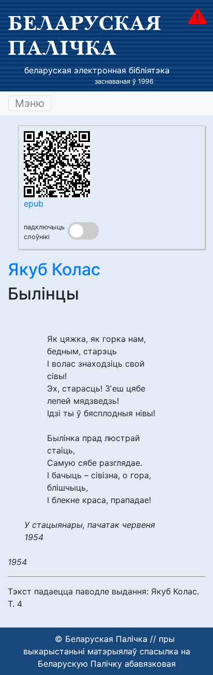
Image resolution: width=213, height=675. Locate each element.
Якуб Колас (54, 269)
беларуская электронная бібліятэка (97, 70)
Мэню (29, 103)
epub (33, 203)
